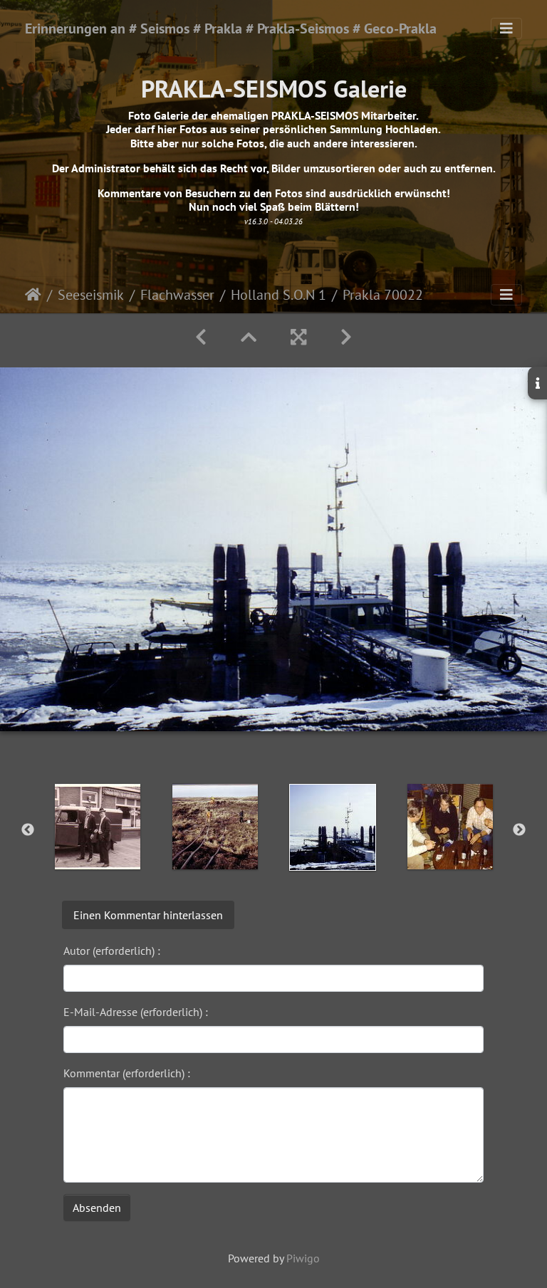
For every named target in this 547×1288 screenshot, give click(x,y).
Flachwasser (177, 295)
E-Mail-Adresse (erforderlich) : (135, 1012)
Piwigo (303, 1258)
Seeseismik (91, 295)
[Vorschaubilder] (249, 337)
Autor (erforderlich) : (111, 950)
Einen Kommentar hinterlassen (148, 915)
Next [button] (519, 830)
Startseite (33, 294)
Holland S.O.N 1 (278, 295)
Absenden (97, 1207)
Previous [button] (28, 830)
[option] (97, 826)
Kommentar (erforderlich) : (126, 1073)
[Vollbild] (298, 337)
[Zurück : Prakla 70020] (201, 337)
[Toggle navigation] (506, 28)
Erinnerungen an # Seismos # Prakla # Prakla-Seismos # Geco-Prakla (231, 28)
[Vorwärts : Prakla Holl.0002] (346, 337)
